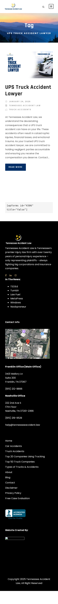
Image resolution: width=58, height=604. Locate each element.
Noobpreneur (18, 306)
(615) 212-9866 (13, 388)
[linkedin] (11, 275)
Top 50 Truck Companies (20, 461)
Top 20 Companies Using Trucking (25, 456)
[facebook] (6, 275)
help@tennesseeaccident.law (22, 425)
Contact (10, 482)
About (8, 472)
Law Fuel (15, 294)
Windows (15, 302)
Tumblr (14, 290)
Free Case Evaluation (17, 498)
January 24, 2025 (20, 101)
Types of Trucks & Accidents (22, 467)
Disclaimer (11, 488)
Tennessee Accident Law (25, 105)
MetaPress (16, 298)
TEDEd (14, 286)
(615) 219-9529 (13, 418)
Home (8, 440)
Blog (7, 477)
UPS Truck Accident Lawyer (28, 90)
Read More (15, 167)
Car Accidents (13, 446)
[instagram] (16, 275)
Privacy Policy (13, 493)
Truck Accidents (20, 109)
